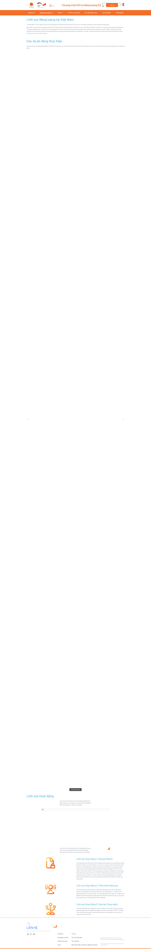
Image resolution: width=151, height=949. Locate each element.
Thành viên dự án (62, 941)
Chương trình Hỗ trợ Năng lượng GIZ (81, 5)
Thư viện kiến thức (76, 937)
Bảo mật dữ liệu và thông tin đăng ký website (84, 945)
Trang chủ (60, 934)
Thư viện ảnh (75, 941)
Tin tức (73, 934)
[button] (28, 419)
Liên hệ (32, 927)
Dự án (59, 945)
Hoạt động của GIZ (63, 937)
